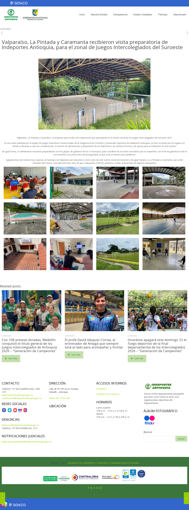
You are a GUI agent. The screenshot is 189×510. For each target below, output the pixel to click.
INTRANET (101, 388)
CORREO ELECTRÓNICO (108, 394)
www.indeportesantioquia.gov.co (17, 395)
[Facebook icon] (88, 487)
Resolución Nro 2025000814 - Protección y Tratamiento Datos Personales (103, 463)
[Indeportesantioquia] (25, 15)
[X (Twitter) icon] (91, 487)
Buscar (148, 432)
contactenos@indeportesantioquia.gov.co (21, 398)
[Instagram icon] (101, 487)
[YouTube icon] (94, 487)
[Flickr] (20, 411)
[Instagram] (25, 411)
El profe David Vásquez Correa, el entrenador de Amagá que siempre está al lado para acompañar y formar (94, 343)
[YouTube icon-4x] (15, 411)
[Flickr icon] (98, 487)
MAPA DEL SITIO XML (59, 398)
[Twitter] (9, 411)
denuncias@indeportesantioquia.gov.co (20, 425)
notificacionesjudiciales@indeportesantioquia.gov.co (27, 441)
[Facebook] (4, 411)
